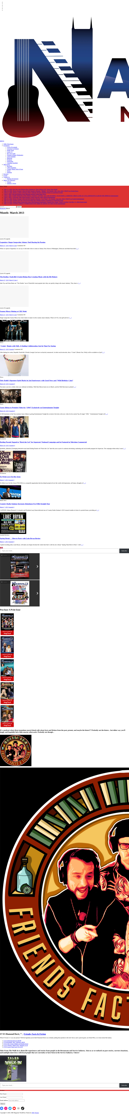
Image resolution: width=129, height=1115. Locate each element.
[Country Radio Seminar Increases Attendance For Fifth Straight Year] (10, 497)
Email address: (4, 1099)
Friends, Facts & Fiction (35, 1032)
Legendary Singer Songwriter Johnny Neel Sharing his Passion (22, 241)
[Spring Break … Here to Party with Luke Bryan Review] (13, 532)
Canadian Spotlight (12, 163)
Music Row (7, 164)
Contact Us (7, 177)
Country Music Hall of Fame (15, 169)
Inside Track (10, 150)
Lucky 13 (9, 152)
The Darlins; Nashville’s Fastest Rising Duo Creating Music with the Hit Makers (28, 275)
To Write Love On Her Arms (10, 475)
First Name (3, 1092)
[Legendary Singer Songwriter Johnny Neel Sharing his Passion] (14, 235)
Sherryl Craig (13, 244)
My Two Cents (11, 153)
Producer (9, 160)
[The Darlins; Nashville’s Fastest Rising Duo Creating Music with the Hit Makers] (14, 270)
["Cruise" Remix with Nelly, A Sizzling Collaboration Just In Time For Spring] (14, 339)
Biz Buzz (9, 166)
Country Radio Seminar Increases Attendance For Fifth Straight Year (25, 502)
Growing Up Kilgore (13, 149)
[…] (77, 247)
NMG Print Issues (9, 144)
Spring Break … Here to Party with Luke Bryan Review (20, 537)
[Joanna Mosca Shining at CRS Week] (14, 305)
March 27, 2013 (4, 244)
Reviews (6, 174)
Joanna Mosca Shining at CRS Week (13, 310)
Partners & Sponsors (12, 178)
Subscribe (124, 549)
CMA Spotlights (11, 167)
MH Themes (35, 1111)
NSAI (8, 171)
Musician (9, 158)
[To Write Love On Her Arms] (13, 470)
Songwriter (10, 161)
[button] (12, 1039)
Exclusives (6, 145)
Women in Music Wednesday (15, 155)
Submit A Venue (11, 183)
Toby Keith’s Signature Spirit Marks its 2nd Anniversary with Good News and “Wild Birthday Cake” (36, 379)
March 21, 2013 (4, 348)
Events (5, 175)
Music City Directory (9, 180)
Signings (9, 172)
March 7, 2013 (4, 478)
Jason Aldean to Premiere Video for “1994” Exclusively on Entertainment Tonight (29, 406)
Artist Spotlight (11, 156)
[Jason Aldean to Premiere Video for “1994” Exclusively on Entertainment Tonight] (10, 401)
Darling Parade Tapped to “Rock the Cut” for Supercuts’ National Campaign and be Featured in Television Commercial (43, 440)
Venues (9, 182)
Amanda (11, 348)
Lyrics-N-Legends (12, 147)
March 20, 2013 (4, 382)
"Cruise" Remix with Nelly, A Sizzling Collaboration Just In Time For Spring (28, 344)
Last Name (3, 1095)
